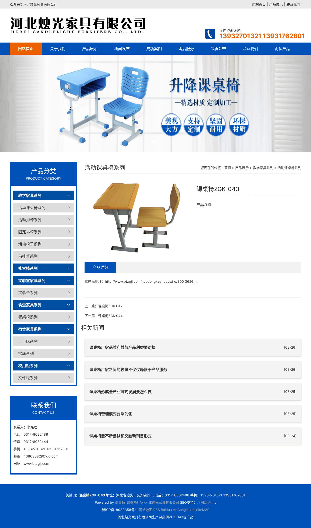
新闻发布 (122, 48)
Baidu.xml (168, 510)
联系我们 (293, 4)
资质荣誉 (218, 48)
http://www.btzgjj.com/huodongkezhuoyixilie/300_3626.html (153, 281)
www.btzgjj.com (36, 463)
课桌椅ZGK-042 (110, 306)
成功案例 (154, 48)
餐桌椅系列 (28, 317)
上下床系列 (28, 341)
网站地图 (145, 510)
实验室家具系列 (31, 280)
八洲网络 (204, 502)
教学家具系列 (30, 195)
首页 (227, 168)
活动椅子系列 (30, 244)
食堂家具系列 (30, 304)
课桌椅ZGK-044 (110, 316)
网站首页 (259, 4)
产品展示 (276, 4)
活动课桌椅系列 (31, 207)
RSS (156, 510)
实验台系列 (28, 292)
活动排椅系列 (30, 219)
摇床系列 (26, 353)
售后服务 (186, 48)
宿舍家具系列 (30, 329)
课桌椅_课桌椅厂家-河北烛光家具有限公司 (147, 502)
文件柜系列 (28, 377)
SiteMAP (202, 510)
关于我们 (58, 48)
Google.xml (186, 510)
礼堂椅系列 (28, 268)
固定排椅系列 (30, 231)
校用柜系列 (28, 365)
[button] (23, 103)
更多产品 (282, 48)
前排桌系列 (28, 256)
